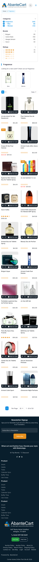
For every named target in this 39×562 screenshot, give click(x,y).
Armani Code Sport (7, 390)
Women (23, 86)
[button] (30, 5)
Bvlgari (20, 34)
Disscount (25, 452)
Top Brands (16, 452)
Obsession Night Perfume (29, 390)
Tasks (3, 470)
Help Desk (23, 539)
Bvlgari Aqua (5, 271)
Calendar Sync (6, 472)
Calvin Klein (20, 37)
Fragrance (20, 21)
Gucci (20, 42)
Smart (3, 464)
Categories (7, 19)
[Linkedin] (21, 457)
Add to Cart (13, 112)
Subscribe (19, 436)
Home (4, 11)
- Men (20, 24)
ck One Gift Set (26, 301)
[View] (2, 112)
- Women (20, 26)
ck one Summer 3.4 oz (28, 178)
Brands (5, 31)
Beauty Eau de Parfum (28, 241)
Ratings (5, 47)
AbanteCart (14, 555)
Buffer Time (5, 475)
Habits (3, 467)
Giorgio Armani (20, 39)
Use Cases (4, 477)
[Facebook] (17, 457)
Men (8, 86)
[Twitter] (19, 457)
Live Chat (15, 539)
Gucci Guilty (5, 210)
